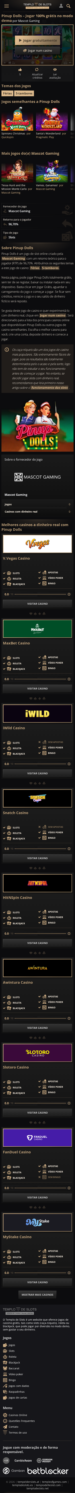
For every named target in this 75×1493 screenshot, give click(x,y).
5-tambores (24, 93)
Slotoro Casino (16, 1067)
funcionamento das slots (49, 388)
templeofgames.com (54, 1482)
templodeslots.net (38, 1488)
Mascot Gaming (13, 258)
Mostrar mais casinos (37, 1294)
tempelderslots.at (28, 1482)
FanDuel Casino (17, 1152)
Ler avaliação (55, 76)
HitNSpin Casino (17, 897)
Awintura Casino (18, 982)
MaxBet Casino (16, 643)
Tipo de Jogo (10, 232)
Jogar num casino (52, 315)
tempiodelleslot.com (48, 1485)
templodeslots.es (22, 1485)
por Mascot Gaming (26, 21)
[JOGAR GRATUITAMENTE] (17, 118)
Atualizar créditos (37, 76)
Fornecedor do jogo (15, 206)
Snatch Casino (15, 812)
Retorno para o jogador (17, 219)
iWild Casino (14, 728)
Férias (7, 93)
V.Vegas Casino (16, 558)
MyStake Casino (17, 1237)
